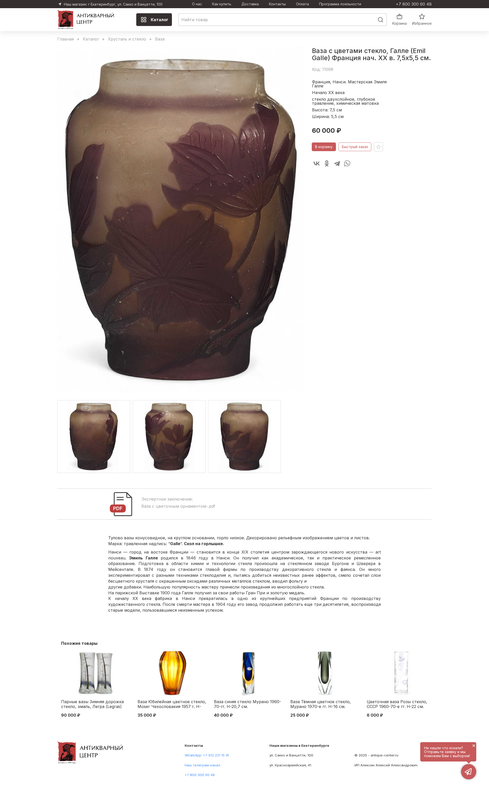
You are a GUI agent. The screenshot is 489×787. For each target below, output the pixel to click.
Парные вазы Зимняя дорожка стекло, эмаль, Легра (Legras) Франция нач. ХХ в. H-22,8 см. (92, 704)
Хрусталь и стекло (127, 39)
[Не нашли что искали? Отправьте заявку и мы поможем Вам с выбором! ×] (468, 771)
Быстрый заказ (355, 147)
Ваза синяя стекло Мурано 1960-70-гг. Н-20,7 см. (247, 704)
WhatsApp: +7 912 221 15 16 (207, 755)
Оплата (302, 4)
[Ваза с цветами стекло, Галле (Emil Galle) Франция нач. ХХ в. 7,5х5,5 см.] (180, 219)
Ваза (160, 39)
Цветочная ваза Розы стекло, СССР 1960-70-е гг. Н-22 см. (397, 704)
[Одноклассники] (326, 163)
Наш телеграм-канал (202, 765)
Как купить (221, 4)
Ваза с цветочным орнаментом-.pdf (178, 506)
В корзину (324, 147)
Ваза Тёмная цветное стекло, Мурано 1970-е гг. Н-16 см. (320, 704)
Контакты (277, 4)
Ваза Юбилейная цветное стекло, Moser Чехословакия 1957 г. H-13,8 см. (172, 704)
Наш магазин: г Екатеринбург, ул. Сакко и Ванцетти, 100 (113, 4)
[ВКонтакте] (316, 163)
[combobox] (282, 19)
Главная (65, 39)
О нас (197, 4)
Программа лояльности (340, 4)
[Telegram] (337, 163)
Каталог (159, 19)
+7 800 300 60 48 (414, 4)
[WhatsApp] (347, 163)
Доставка (250, 4)
